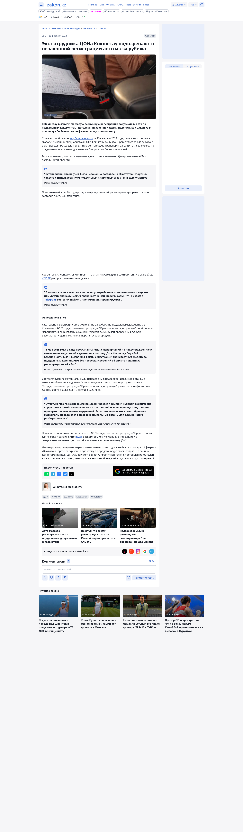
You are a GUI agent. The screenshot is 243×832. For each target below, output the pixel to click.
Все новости (89, 28)
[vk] (65, 474)
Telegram (50, 299)
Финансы (110, 4)
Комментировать (144, 577)
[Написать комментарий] (99, 569)
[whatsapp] (46, 474)
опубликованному (81, 138)
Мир (102, 4)
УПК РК (46, 278)
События (102, 28)
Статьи (120, 4)
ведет (79, 436)
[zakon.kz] (56, 4)
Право (146, 4)
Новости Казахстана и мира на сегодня (61, 28)
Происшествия (133, 4)
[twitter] (71, 474)
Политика (92, 4)
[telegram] (52, 474)
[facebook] (59, 474)
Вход (154, 561)
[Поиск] (201, 4)
